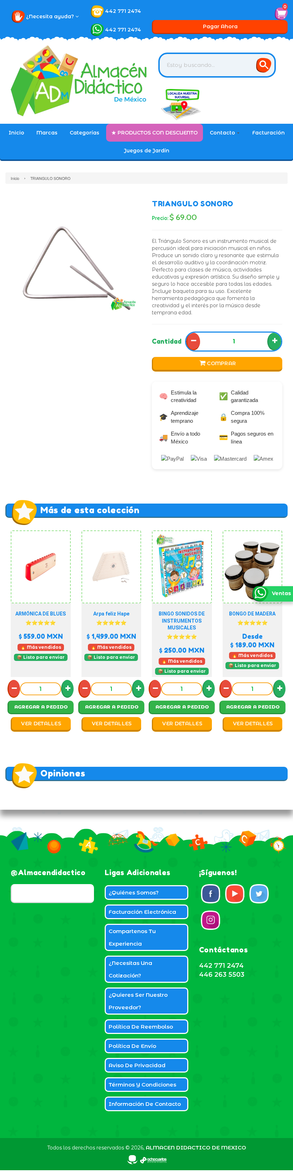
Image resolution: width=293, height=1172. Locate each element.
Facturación (268, 132)
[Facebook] (210, 893)
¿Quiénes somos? (134, 892)
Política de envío (132, 1046)
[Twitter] (259, 893)
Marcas (47, 132)
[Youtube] (234, 893)
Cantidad (167, 341)
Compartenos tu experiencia (132, 937)
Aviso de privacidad (137, 1065)
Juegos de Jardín (146, 150)
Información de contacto (145, 1103)
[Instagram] (210, 920)
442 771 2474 (123, 11)
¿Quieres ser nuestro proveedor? (138, 1001)
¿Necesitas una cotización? (130, 969)
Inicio (16, 132)
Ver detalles (41, 723)
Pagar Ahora (220, 26)
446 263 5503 (221, 975)
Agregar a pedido (41, 707)
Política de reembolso (141, 1026)
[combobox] (217, 65)
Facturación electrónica (142, 911)
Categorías (84, 132)
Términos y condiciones (142, 1084)
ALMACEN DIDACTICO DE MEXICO (196, 1147)
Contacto (223, 132)
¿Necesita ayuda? (50, 16)
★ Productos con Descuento (154, 132)
